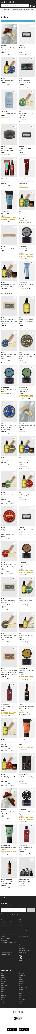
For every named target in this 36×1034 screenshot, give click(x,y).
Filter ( (17, 21)
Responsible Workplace (24, 942)
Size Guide (21, 926)
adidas (2, 975)
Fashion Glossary (23, 930)
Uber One (3, 950)
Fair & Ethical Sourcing (24, 950)
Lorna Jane (21, 973)
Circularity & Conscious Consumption (24, 947)
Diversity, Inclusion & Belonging (26, 944)
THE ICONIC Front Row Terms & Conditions (8, 943)
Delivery (21, 921)
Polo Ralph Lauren (23, 987)
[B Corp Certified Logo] (27, 958)
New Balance (22, 975)
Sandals (21, 991)
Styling (23, 13)
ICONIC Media (4, 926)
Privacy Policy (4, 940)
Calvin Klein (21, 981)
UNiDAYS (3, 948)
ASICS (20, 993)
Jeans (20, 997)
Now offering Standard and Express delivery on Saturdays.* (18, 9)
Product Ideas (22, 932)
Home (2, 13)
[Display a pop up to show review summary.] (30, 188)
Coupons (3, 936)
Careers (3, 932)
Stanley (2, 991)
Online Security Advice (6, 946)
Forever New (4, 995)
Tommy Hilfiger (22, 999)
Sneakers (21, 989)
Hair (19, 13)
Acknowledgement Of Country (8, 921)
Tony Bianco (21, 1001)
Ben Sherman (4, 979)
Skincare (3, 999)
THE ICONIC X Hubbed (6, 952)
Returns (20, 923)
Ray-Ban (21, 983)
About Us (3, 919)
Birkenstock (3, 981)
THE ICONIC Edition (5, 954)
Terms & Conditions (5, 938)
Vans (2, 993)
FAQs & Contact (22, 919)
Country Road (4, 985)
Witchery (3, 997)
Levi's (2, 973)
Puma (20, 985)
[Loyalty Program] (32, 6)
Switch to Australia (23, 936)
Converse (3, 989)
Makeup (3, 977)
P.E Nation (21, 1003)
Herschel (3, 1001)
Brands (2, 923)
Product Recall (22, 934)
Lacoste (2, 1003)
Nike (20, 977)
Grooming (14, 13)
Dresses (21, 995)
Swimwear (21, 979)
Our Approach (22, 940)
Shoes (2, 987)
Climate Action (22, 952)
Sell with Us (3, 928)
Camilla (2, 983)
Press (2, 930)
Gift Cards (21, 928)
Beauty (7, 13)
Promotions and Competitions (8, 934)
